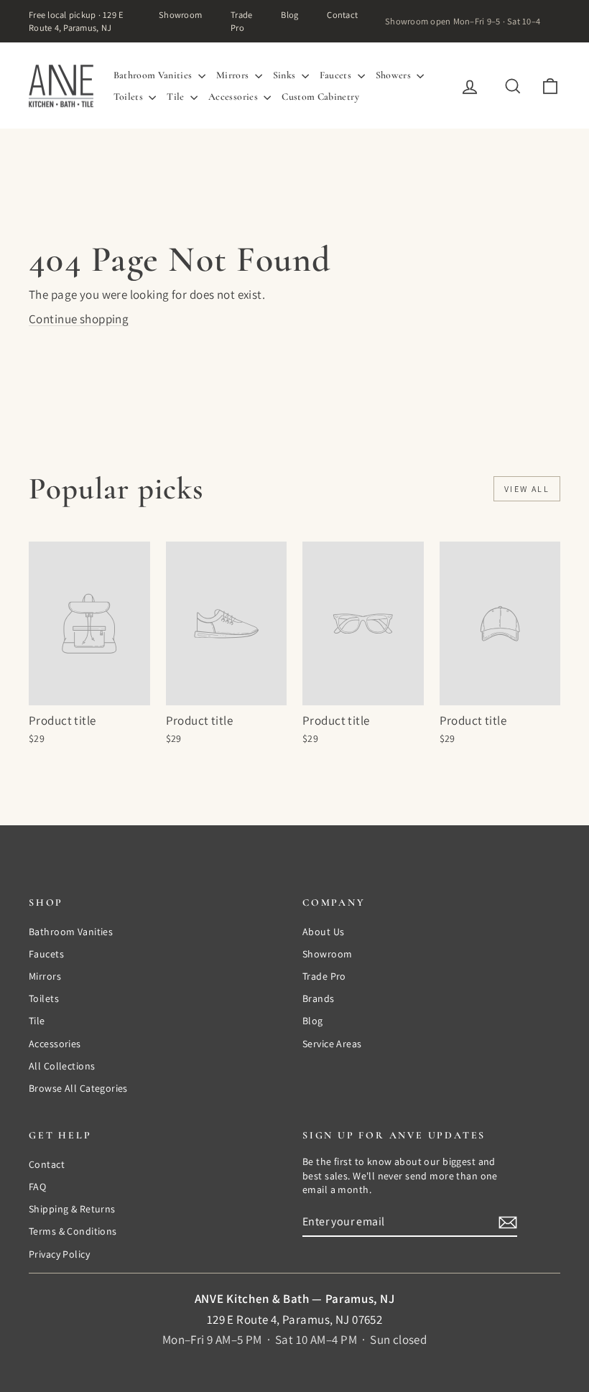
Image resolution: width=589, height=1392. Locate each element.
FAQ (37, 1186)
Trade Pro (241, 21)
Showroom (180, 15)
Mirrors (233, 75)
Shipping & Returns (72, 1208)
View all (526, 488)
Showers (395, 75)
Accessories (234, 97)
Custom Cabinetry (320, 97)
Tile (177, 97)
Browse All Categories (78, 1088)
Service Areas (332, 1043)
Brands (318, 998)
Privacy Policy (59, 1254)
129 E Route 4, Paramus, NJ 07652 (295, 1319)
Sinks (285, 75)
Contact (342, 15)
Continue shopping (79, 319)
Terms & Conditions (73, 1231)
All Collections (62, 1065)
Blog (289, 15)
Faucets (337, 75)
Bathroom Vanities (154, 75)
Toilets (129, 97)
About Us (323, 931)
